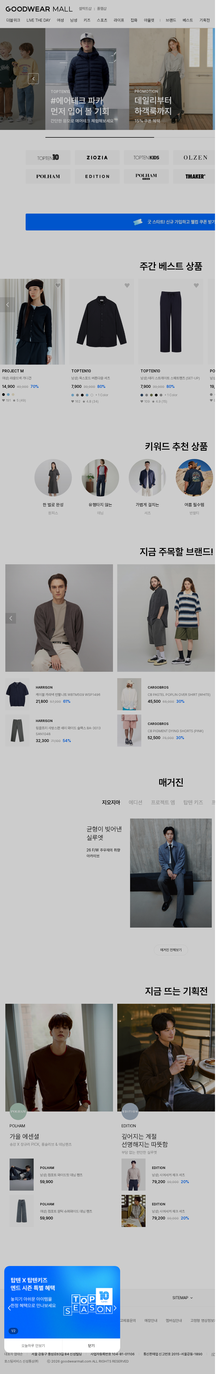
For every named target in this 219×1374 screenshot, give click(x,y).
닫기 (91, 1346)
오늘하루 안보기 (33, 1346)
